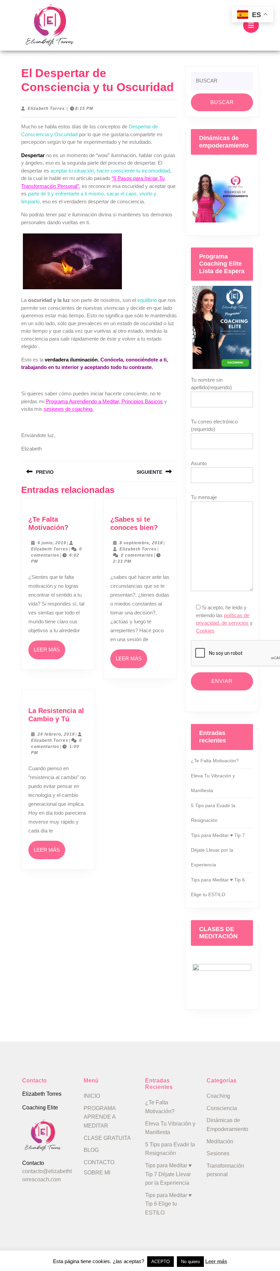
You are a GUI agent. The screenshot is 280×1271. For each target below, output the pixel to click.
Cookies (205, 631)
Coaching (218, 1096)
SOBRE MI (97, 1172)
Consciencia (222, 1108)
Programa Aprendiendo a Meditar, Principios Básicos (104, 401)
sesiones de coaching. (69, 409)
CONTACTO (99, 1162)
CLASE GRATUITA (107, 1138)
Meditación (220, 1141)
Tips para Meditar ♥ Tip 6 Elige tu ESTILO (168, 1204)
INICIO (92, 1096)
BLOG (91, 1150)
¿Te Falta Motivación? (215, 760)
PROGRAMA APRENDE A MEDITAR (99, 1117)
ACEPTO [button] (160, 1261)
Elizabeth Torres (46, 108)
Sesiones (218, 1153)
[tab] (251, 25)
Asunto (199, 463)
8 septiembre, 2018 (141, 543)
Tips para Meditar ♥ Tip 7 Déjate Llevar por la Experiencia (218, 849)
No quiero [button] (190, 1261)
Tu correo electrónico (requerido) (214, 425)
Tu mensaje (204, 497)
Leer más (49, 652)
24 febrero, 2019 (56, 734)
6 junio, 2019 (52, 543)
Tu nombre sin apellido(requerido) (211, 384)
